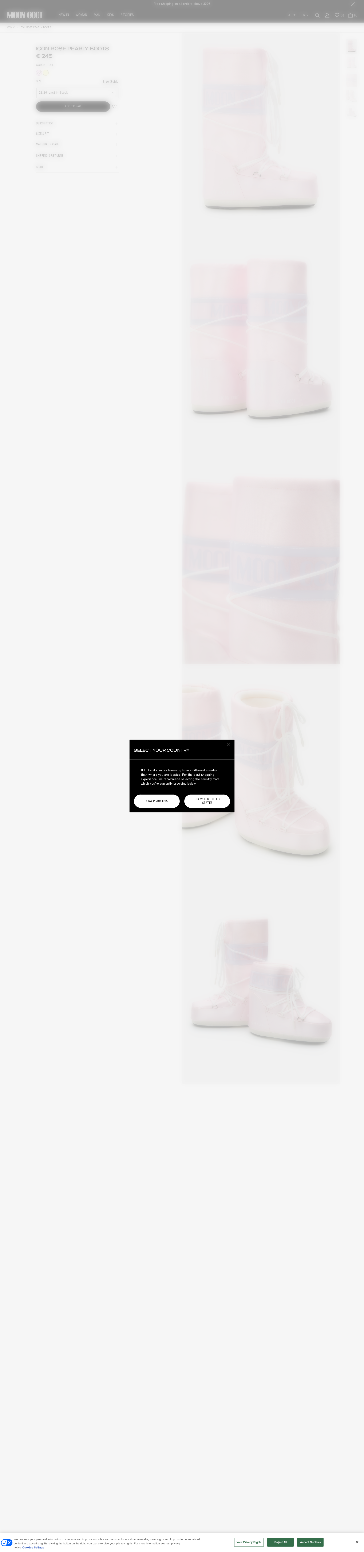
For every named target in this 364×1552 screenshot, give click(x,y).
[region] (182, 1542)
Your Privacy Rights (249, 1542)
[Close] (357, 1542)
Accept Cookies (310, 1542)
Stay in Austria (157, 801)
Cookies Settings (33, 1547)
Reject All (280, 1542)
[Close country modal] (228, 744)
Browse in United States (207, 801)
